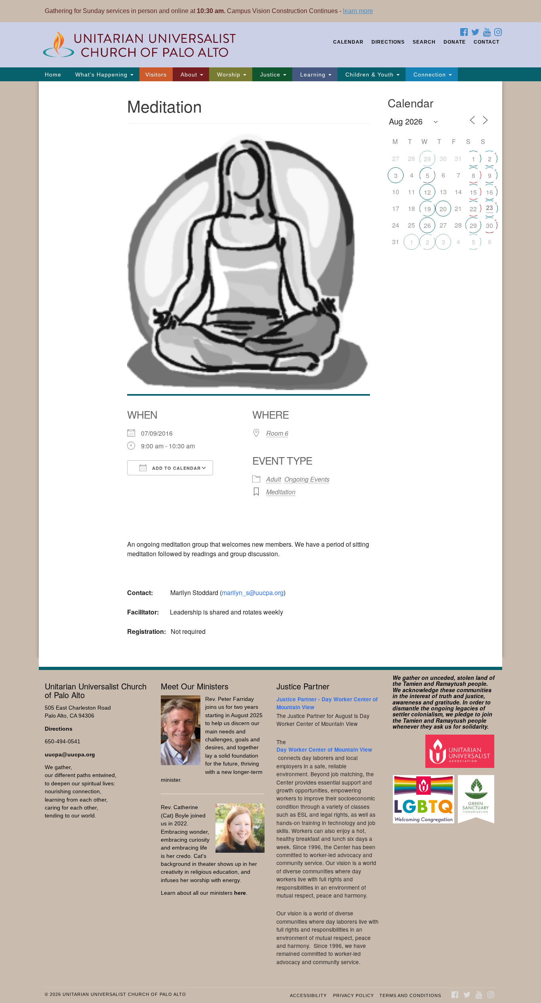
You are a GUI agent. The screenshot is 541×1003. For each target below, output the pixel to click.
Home (53, 74)
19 (427, 208)
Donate (455, 42)
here (240, 893)
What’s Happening (101, 74)
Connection (429, 74)
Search (424, 42)
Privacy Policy (353, 995)
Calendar (348, 42)
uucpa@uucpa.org (70, 755)
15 (473, 192)
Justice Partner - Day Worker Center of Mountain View (327, 703)
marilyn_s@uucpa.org (253, 592)
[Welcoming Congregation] (424, 795)
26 (427, 225)
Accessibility (308, 995)
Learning (313, 74)
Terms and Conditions (410, 995)
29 (427, 158)
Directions (388, 42)
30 (489, 225)
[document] (270, 369)
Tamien (412, 683)
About (189, 74)
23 (489, 207)
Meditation (280, 491)
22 (473, 208)
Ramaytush (451, 683)
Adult (273, 479)
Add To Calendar (175, 468)
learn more (358, 11)
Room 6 (277, 433)
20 (443, 208)
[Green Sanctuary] (477, 795)
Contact (486, 42)
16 (489, 192)
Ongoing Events (307, 479)
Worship (228, 74)
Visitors (156, 74)
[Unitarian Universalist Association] (460, 751)
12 (427, 192)
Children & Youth (369, 74)
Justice (270, 74)
